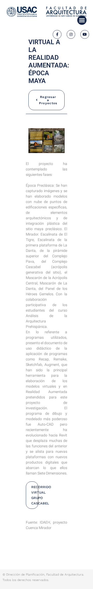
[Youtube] (84, 34)
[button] (82, 20)
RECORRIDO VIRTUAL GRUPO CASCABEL (34, 495)
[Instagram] (71, 34)
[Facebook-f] (57, 34)
